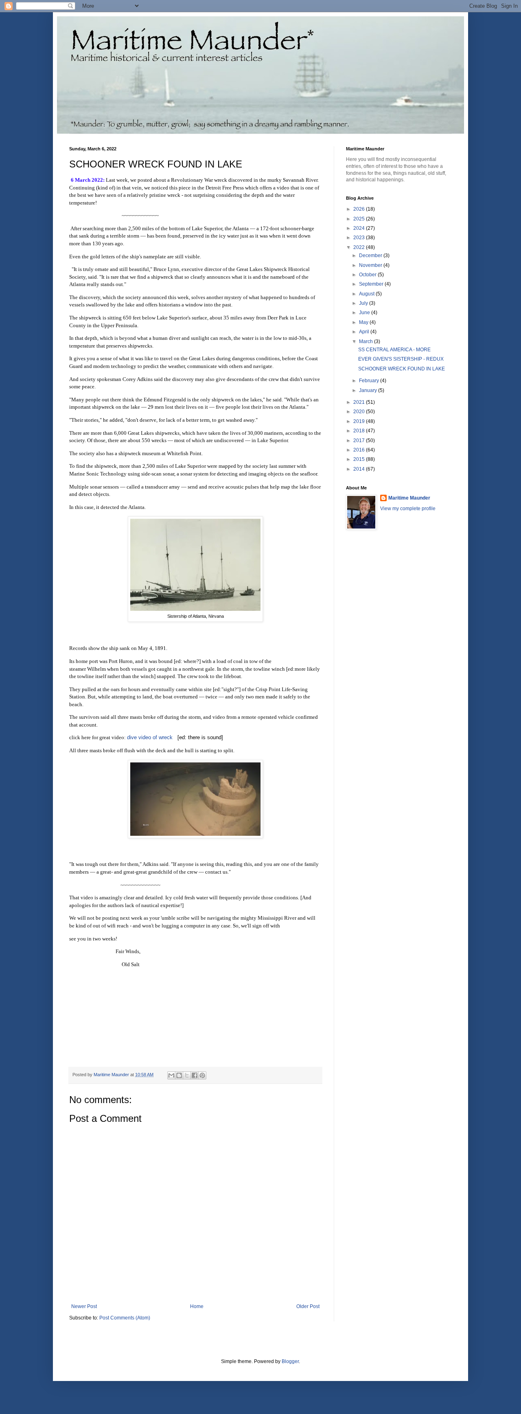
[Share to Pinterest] (202, 1075)
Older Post (308, 1306)
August (367, 294)
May (364, 322)
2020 (359, 411)
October (368, 275)
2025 (359, 219)
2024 (359, 228)
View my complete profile (408, 508)
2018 (359, 431)
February (369, 380)
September (372, 284)
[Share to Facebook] (194, 1075)
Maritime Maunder (409, 498)
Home (197, 1306)
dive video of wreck (150, 737)
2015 (359, 459)
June (365, 312)
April (364, 332)
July (364, 303)
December (371, 255)
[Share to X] (187, 1075)
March (366, 341)
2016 (359, 450)
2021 (359, 402)
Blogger (290, 1361)
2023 (359, 237)
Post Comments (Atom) (124, 1318)
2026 (359, 209)
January (368, 390)
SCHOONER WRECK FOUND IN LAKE (401, 369)
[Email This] (171, 1075)
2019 (359, 421)
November (371, 265)
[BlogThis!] (179, 1075)
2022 (359, 247)
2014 (359, 469)
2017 (359, 440)
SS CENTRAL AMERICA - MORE (394, 349)
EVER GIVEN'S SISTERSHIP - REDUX (401, 359)
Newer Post (84, 1306)
